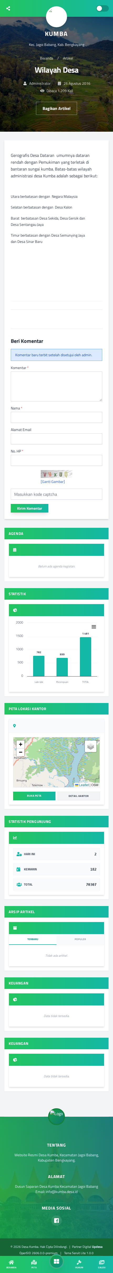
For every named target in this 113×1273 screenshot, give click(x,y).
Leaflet (83, 784)
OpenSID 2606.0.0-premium (38, 1252)
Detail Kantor (79, 796)
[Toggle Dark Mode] (102, 8)
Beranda (46, 58)
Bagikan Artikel (56, 108)
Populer (80, 939)
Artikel (68, 58)
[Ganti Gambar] (53, 481)
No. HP (17, 451)
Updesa (97, 1246)
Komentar (20, 367)
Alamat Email (21, 429)
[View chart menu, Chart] (93, 627)
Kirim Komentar (29, 508)
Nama (16, 408)
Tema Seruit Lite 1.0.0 (79, 1252)
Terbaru (32, 939)
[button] (20, 744)
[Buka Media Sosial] (8, 8)
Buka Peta (34, 796)
